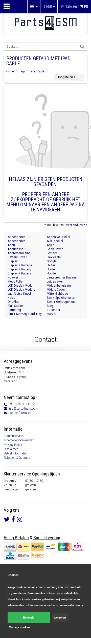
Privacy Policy (13, 445)
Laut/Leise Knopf (19, 293)
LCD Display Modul (20, 285)
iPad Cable (37, 71)
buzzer (51, 314)
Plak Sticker (16, 306)
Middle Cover (56, 289)
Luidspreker (55, 281)
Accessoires (17, 237)
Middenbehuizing (59, 285)
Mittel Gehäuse (57, 293)
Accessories (17, 241)
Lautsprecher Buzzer (61, 277)
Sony (50, 306)
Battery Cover (17, 257)
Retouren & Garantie (17, 458)
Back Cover (55, 249)
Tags (22, 71)
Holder (51, 269)
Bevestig (29, 617)
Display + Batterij (19, 269)
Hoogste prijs (66, 77)
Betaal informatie (15, 453)
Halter (51, 265)
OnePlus (13, 302)
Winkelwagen (74, 6)
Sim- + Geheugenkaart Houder (62, 302)
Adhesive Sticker (58, 237)
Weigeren (60, 617)
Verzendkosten (76, 225)
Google (52, 261)
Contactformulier (19, 413)
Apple (50, 245)
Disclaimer (11, 449)
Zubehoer (53, 310)
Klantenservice (13, 436)
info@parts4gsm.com (23, 408)
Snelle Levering (47, 537)
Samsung (14, 310)
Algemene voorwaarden (19, 440)
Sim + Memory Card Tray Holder (25, 314)
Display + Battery (19, 273)
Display (13, 261)
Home (10, 71)
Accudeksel (16, 249)
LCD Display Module (21, 289)
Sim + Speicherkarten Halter (61, 298)
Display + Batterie (20, 265)
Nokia (11, 298)
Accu (11, 245)
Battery (52, 253)
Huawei (13, 277)
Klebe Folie (15, 281)
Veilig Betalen (16, 537)
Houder (52, 273)
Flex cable (54, 257)
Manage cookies (19, 627)
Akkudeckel (55, 241)
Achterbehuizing (19, 253)
